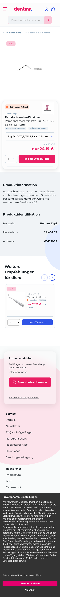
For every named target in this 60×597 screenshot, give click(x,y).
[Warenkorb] (53, 10)
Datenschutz (14, 487)
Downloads (13, 451)
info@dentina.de (18, 372)
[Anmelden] (46, 10)
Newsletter (13, 426)
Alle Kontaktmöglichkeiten (24, 397)
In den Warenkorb (36, 158)
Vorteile (11, 419)
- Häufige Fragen (22, 432)
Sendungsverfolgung (19, 457)
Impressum (13, 474)
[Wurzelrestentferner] (16, 303)
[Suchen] (48, 20)
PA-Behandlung (13, 32)
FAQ (8, 432)
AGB (9, 481)
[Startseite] (23, 15)
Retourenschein (16, 438)
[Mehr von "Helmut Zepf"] (47, 108)
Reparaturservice (17, 444)
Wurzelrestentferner (36, 297)
